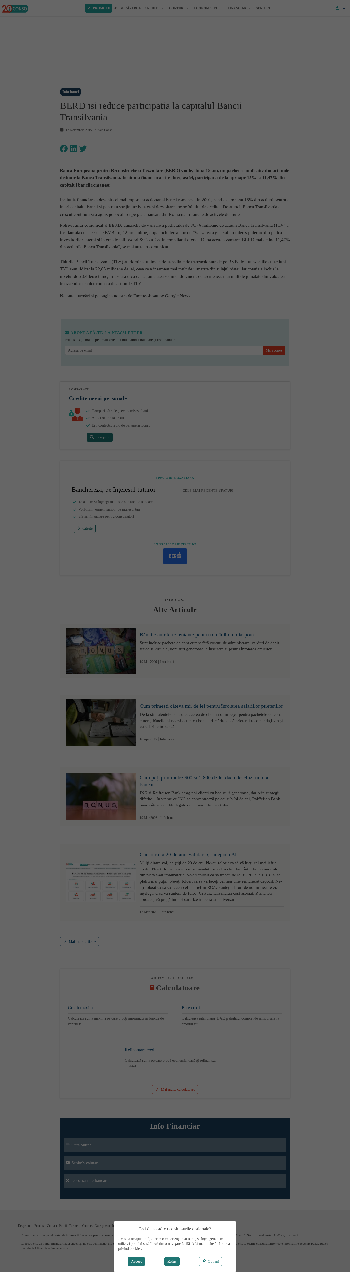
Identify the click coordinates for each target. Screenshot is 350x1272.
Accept (136, 1261)
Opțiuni (213, 1261)
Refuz (171, 1261)
